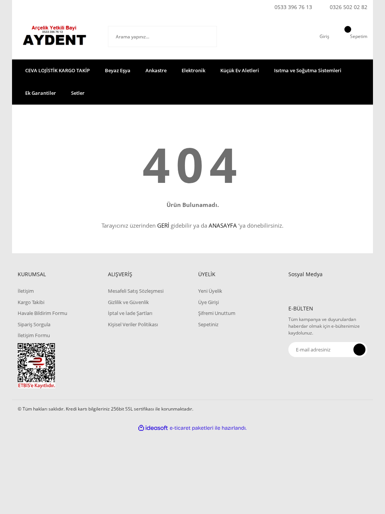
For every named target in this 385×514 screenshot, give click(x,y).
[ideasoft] (153, 428)
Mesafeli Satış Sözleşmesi (136, 290)
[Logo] (57, 36)
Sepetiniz (208, 324)
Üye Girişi (208, 302)
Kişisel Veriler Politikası (133, 324)
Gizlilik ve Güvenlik (128, 302)
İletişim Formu (34, 335)
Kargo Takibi (31, 302)
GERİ (163, 225)
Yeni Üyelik (210, 290)
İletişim (26, 290)
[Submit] (359, 350)
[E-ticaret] (192, 427)
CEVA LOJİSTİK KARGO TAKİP (57, 70)
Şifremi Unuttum (216, 313)
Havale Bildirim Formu (42, 313)
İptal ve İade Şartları (130, 313)
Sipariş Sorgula (34, 324)
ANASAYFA (223, 225)
